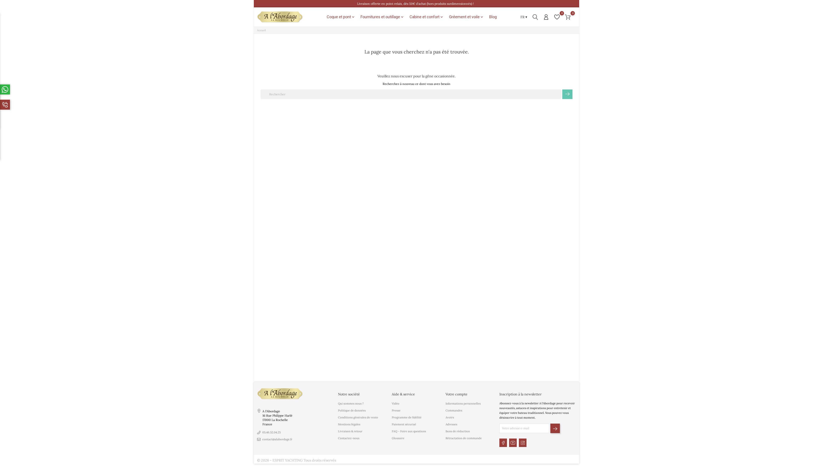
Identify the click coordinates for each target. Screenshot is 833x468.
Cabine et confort (427, 17)
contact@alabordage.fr (277, 439)
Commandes (454, 410)
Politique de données (352, 410)
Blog (493, 17)
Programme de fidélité (406, 417)
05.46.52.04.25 (271, 432)
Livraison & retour (350, 431)
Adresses (451, 424)
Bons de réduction (458, 431)
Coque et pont (341, 17)
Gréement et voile (466, 17)
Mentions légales (349, 424)
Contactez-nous (348, 438)
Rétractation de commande (464, 438)
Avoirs (450, 417)
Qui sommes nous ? (351, 403)
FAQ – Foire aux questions (409, 431)
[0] (557, 17)
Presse (396, 410)
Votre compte (456, 394)
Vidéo (395, 403)
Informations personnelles (463, 403)
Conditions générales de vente (358, 417)
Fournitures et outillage (382, 17)
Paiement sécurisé (404, 424)
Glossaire (398, 438)
